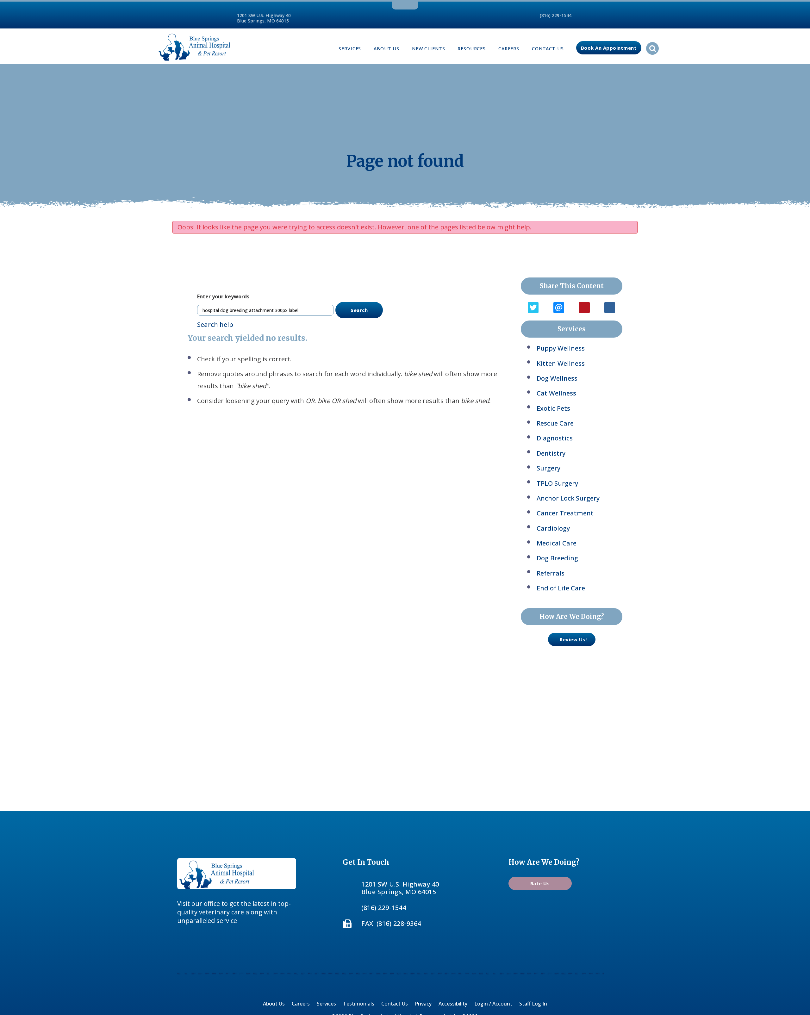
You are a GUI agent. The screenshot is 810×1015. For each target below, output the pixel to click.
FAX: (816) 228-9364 (391, 923)
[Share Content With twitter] (533, 307)
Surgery (548, 468)
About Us (386, 49)
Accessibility (453, 1003)
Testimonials (358, 1003)
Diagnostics (555, 438)
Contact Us (548, 49)
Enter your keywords (223, 296)
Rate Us (540, 883)
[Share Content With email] (558, 307)
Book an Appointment (609, 48)
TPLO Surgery (557, 483)
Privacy (423, 1003)
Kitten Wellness (561, 363)
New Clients (428, 49)
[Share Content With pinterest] (584, 307)
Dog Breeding (557, 558)
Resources (472, 49)
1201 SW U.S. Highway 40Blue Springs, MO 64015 (264, 18)
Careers (508, 49)
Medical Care (556, 543)
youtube (414, 4)
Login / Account (493, 1003)
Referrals (550, 573)
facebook (394, 4)
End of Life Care (561, 588)
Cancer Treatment (565, 513)
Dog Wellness (557, 378)
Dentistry (551, 453)
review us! (573, 639)
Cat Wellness (556, 393)
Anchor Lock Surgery (568, 498)
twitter (403, 4)
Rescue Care (555, 423)
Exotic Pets (553, 408)
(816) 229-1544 (555, 15)
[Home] (195, 46)
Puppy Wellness (561, 348)
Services (350, 49)
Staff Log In (533, 1003)
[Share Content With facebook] (609, 307)
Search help (215, 324)
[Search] (652, 48)
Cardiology (553, 528)
